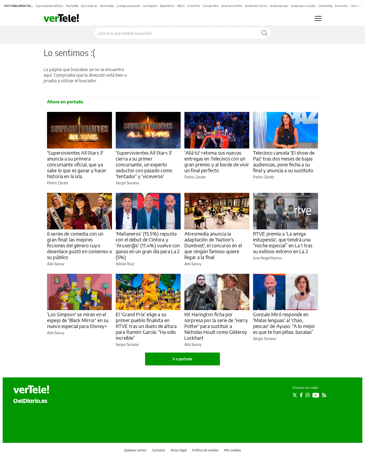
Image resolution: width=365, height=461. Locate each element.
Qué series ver (89, 5)
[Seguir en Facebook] (301, 395)
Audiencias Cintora (256, 5)
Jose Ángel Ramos (267, 258)
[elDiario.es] (30, 400)
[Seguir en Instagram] (307, 395)
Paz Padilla (72, 5)
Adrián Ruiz (125, 263)
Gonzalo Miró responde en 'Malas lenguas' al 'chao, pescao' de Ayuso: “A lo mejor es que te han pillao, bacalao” (284, 323)
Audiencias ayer (279, 5)
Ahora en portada (65, 101)
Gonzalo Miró (211, 5)
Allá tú (181, 5)
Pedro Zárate (57, 183)
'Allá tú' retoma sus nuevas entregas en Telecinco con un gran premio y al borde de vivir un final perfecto (216, 161)
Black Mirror (167, 5)
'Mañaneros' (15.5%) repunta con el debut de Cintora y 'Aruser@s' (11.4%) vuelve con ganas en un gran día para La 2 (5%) (148, 245)
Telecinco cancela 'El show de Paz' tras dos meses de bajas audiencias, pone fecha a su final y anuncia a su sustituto (283, 161)
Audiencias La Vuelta (303, 5)
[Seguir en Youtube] (315, 395)
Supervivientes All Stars (49, 5)
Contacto (158, 450)
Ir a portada (182, 359)
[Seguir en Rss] (324, 395)
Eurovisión (341, 5)
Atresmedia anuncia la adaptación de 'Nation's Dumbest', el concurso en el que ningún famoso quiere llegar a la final (213, 245)
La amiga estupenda (128, 5)
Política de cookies (205, 450)
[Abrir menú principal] (318, 18)
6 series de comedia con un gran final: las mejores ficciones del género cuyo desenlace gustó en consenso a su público (79, 245)
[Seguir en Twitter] (294, 395)
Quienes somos (135, 450)
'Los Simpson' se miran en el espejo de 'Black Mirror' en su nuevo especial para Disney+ (78, 320)
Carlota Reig (325, 5)
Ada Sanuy (55, 263)
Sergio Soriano (127, 183)
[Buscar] (264, 33)
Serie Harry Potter (231, 5)
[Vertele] (31, 389)
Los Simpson (150, 5)
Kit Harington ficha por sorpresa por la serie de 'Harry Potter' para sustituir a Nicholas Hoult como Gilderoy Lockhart (216, 326)
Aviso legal (179, 450)
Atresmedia (107, 5)
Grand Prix (193, 5)
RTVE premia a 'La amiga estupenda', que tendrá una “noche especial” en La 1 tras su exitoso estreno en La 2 (282, 242)
